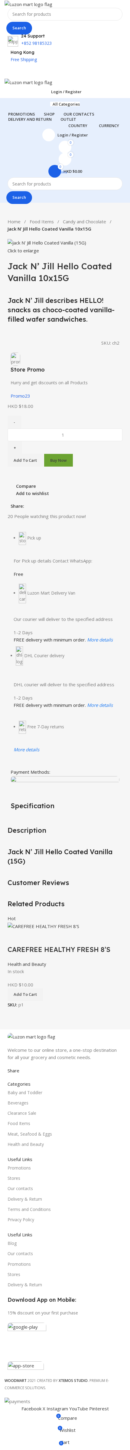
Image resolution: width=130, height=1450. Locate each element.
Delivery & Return (25, 1199)
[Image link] (31, 1036)
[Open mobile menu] (65, 72)
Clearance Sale (22, 1113)
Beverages (18, 1103)
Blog (12, 1243)
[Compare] (15, 937)
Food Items (42, 221)
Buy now (58, 460)
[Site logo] (28, 4)
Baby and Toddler (25, 1092)
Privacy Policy (21, 1219)
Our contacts (20, 1188)
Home (14, 221)
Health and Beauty (27, 964)
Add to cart (25, 460)
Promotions (19, 1168)
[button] (25, 994)
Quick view (31, 937)
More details (100, 640)
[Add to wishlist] (47, 937)
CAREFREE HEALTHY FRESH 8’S (59, 949)
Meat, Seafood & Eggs (30, 1134)
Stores (14, 1178)
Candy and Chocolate (84, 221)
